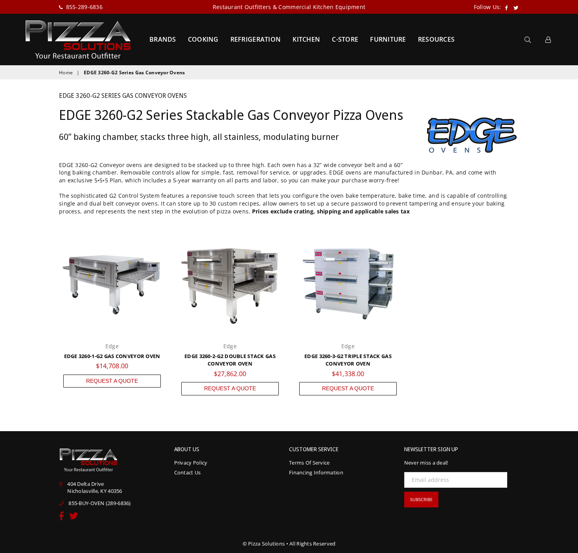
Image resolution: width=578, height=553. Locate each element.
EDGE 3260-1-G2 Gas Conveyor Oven (112, 356)
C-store (345, 39)
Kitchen (306, 39)
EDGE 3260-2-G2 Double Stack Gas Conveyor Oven (230, 360)
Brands (162, 39)
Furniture (388, 39)
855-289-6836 (83, 7)
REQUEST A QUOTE (112, 381)
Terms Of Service (309, 462)
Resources (436, 39)
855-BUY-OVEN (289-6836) (99, 503)
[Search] (527, 39)
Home (66, 73)
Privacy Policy (191, 462)
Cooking (203, 39)
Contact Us (187, 472)
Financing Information (316, 472)
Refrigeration (255, 39)
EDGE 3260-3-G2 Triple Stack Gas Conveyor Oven (348, 360)
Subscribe (421, 499)
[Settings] (548, 39)
